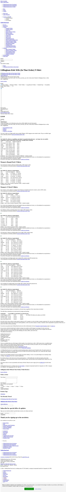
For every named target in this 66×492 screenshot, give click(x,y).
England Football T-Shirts (11, 41)
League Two (8, 36)
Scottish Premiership (10, 38)
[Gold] (1, 102)
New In (4, 24)
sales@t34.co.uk (25, 457)
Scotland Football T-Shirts (11, 42)
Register (4, 473)
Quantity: (2, 119)
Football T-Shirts (9, 28)
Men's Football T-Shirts (10, 49)
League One (8, 35)
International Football (10, 43)
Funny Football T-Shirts (10, 31)
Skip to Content (4, 1)
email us (8, 355)
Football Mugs (6, 55)
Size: (2, 110)
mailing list (42, 362)
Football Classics (9, 29)
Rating (2, 385)
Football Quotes (9, 44)
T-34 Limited (21, 365)
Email (2, 413)
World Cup (8, 30)
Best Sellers (5, 26)
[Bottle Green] (1, 98)
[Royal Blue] (1, 95)
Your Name (3, 377)
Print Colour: (3, 107)
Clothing (5, 48)
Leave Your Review (4, 388)
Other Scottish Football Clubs (12, 40)
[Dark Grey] (1, 91)
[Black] (1, 88)
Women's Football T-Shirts (11, 50)
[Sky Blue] (1, 101)
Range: (2, 86)
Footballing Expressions (10, 45)
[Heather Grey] (1, 106)
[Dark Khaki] (1, 97)
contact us (53, 326)
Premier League (9, 33)
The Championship (9, 34)
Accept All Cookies (29, 488)
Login (4, 471)
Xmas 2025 (5, 56)
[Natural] (1, 100)
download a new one (22, 346)
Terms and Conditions (26, 347)
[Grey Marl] (1, 96)
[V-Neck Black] (1, 105)
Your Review (3, 382)
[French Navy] (1, 89)
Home (4, 65)
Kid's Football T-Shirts (10, 51)
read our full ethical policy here (18, 134)
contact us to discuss (25, 159)
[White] (1, 93)
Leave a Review (4, 372)
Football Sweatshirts (10, 54)
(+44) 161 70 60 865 (5, 457)
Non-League (8, 37)
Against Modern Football (11, 47)
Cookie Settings (38, 488)
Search (2, 58)
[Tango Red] (1, 92)
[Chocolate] (1, 104)
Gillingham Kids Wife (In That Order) (11, 66)
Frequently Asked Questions (41, 326)
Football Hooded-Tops (10, 52)
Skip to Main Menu (4, 2)
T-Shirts (4, 27)
